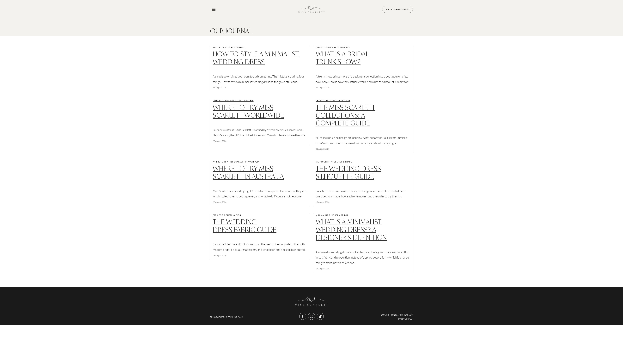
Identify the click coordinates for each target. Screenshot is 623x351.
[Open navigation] (213, 9)
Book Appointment (397, 9)
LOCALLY (409, 319)
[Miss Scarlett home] (311, 9)
